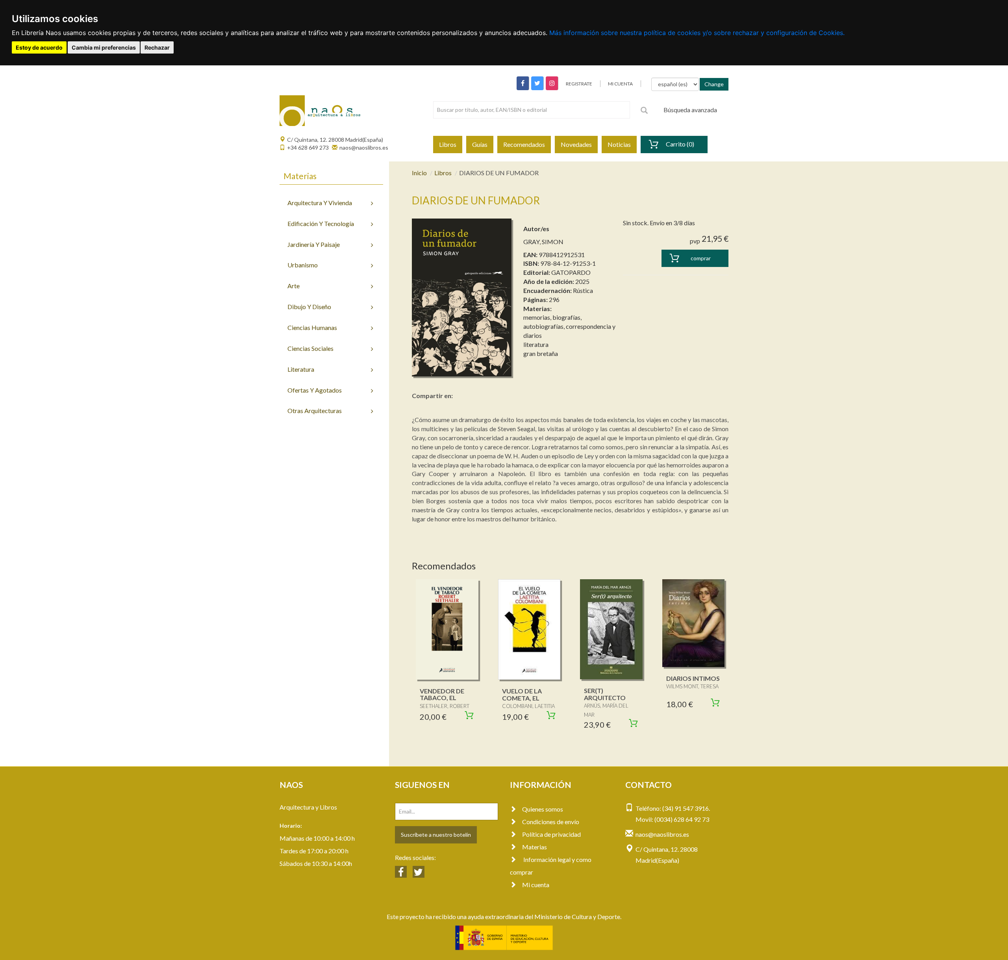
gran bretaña (540, 353)
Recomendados (524, 144)
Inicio (419, 172)
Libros (447, 144)
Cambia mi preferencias (104, 47)
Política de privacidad (551, 834)
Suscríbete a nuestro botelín (436, 834)
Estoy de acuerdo (39, 47)
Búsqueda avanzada (690, 109)
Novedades (576, 144)
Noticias (619, 144)
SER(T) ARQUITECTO (605, 694)
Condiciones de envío (550, 821)
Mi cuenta (535, 884)
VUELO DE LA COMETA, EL (522, 694)
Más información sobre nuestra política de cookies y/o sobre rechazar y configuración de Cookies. (697, 33)
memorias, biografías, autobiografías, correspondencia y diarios (569, 326)
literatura (535, 344)
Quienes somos (542, 809)
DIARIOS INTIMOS (693, 678)
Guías (479, 144)
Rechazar (157, 47)
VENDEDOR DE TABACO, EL (442, 694)
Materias (534, 847)
